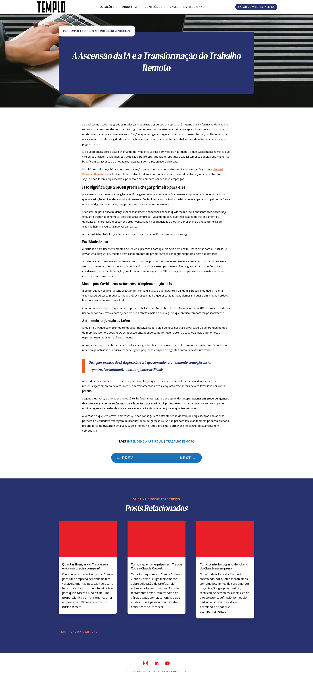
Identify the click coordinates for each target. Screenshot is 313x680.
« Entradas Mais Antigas (78, 632)
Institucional (193, 7)
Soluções (107, 7)
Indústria (129, 7)
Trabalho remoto (180, 441)
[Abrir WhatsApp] (304, 670)
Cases (174, 7)
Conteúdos (153, 7)
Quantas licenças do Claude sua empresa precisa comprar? (85, 566)
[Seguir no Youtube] (167, 663)
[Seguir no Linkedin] (156, 663)
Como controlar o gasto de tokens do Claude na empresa (224, 566)
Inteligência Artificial (115, 31)
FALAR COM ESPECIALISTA (256, 7)
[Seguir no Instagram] (145, 663)
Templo (74, 31)
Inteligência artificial (145, 441)
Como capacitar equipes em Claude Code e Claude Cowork (156, 566)
